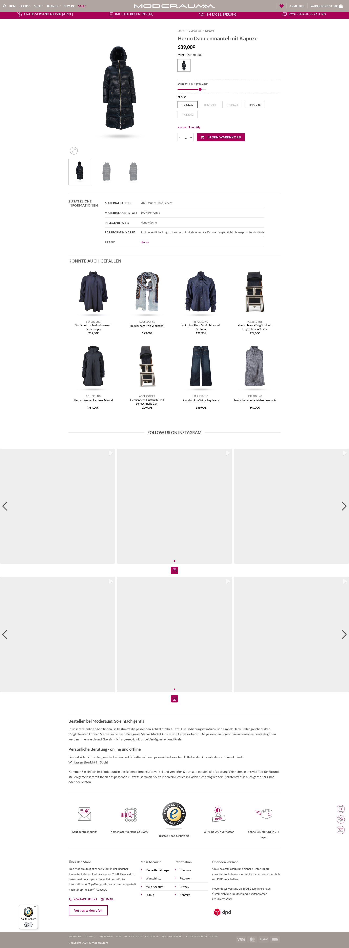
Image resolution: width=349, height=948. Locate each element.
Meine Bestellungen (158, 870)
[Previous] (75, 91)
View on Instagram (174, 570)
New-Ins (70, 6)
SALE (81, 6)
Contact (90, 936)
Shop (37, 6)
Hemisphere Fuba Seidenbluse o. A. (254, 400)
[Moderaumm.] (174, 6)
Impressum (106, 936)
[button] (297, 6)
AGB (119, 936)
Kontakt (185, 894)
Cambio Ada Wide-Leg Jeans (201, 400)
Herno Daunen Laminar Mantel (93, 400)
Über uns (185, 870)
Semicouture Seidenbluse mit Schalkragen (93, 327)
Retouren (185, 878)
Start (181, 31)
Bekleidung (194, 31)
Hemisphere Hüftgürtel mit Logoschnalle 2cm (147, 401)
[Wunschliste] (282, 6)
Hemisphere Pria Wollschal (147, 325)
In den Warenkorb (224, 137)
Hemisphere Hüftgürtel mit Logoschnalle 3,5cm (255, 327)
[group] (57, 506)
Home (13, 6)
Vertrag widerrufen (88, 910)
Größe (182, 97)
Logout (150, 894)
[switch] (28, 924)
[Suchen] (4, 6)
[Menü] (35, 907)
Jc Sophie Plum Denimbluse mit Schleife (201, 327)
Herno (145, 242)
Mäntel (209, 31)
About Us (74, 936)
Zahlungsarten (173, 936)
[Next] (164, 91)
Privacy (184, 886)
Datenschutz (133, 936)
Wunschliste (153, 878)
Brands (52, 6)
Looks (24, 6)
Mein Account (154, 886)
